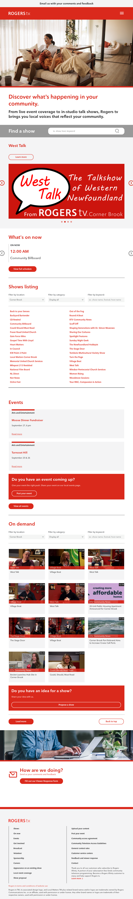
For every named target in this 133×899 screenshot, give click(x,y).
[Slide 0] (62, 222)
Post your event (24, 493)
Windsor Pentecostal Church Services (87, 369)
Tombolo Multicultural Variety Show (87, 353)
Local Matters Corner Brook (23, 357)
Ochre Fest (15, 382)
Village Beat (75, 361)
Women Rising (76, 374)
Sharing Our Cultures (79, 332)
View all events (21, 506)
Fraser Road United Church (23, 332)
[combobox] (84, 131)
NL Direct (14, 374)
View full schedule (23, 269)
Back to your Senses (19, 311)
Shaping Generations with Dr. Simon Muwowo (92, 328)
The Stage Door (77, 349)
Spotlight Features (78, 336)
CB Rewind (15, 319)
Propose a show (66, 705)
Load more (21, 721)
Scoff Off (73, 324)
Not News (15, 378)
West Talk (74, 365)
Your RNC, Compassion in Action (85, 382)
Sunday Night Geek (79, 340)
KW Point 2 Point (18, 353)
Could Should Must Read (22, 328)
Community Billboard (25, 258)
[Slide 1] (65, 222)
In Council (15, 349)
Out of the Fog (76, 311)
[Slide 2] (68, 222)
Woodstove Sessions (79, 378)
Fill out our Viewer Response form (41, 781)
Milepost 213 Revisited (21, 365)
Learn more (21, 157)
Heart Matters (17, 344)
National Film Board (20, 369)
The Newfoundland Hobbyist (83, 344)
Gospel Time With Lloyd (21, 340)
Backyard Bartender (19, 315)
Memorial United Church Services (26, 361)
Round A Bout (76, 315)
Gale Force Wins (18, 336)
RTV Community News (80, 319)
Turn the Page (76, 357)
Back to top (111, 721)
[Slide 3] (71, 222)
